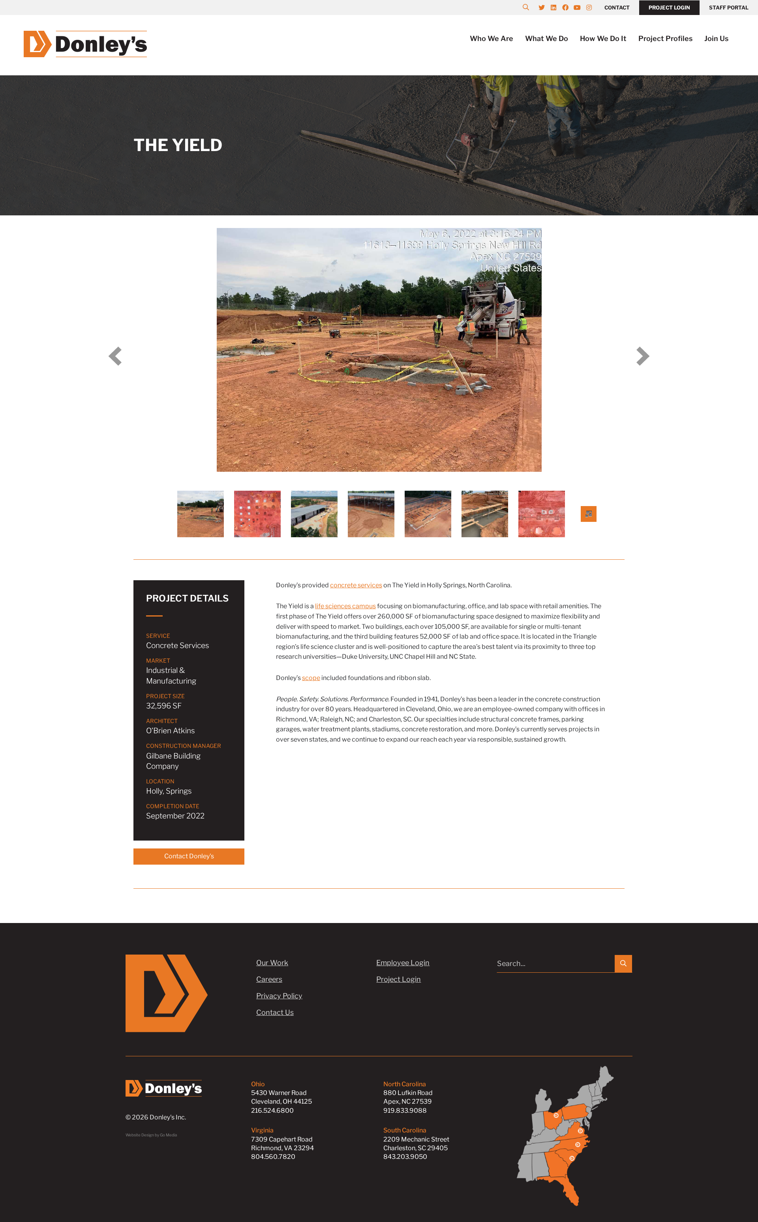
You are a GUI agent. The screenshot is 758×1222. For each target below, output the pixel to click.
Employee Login (403, 963)
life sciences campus (345, 606)
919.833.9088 (405, 1110)
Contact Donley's (189, 856)
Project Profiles (665, 38)
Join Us (716, 38)
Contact (617, 7)
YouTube (581, 7)
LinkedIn (557, 7)
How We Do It (603, 38)
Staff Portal (729, 7)
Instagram (593, 7)
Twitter (545, 7)
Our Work (272, 963)
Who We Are (491, 38)
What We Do (546, 38)
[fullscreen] (589, 514)
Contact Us (275, 1012)
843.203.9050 (405, 1156)
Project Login (669, 7)
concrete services (356, 585)
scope (311, 678)
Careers (269, 979)
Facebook (569, 7)
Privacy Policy (279, 996)
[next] (643, 356)
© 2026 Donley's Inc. (156, 1117)
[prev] (115, 356)
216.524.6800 (272, 1110)
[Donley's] (85, 43)
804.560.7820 (273, 1156)
